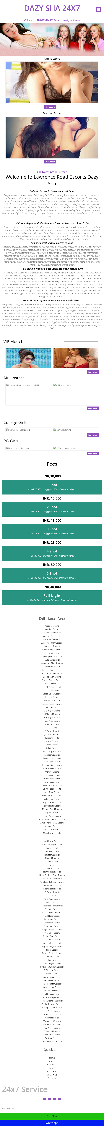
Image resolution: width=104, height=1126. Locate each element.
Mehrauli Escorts (52, 826)
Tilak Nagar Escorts (52, 1011)
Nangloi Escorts (52, 858)
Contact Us (52, 1074)
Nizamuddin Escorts (52, 888)
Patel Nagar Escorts (52, 916)
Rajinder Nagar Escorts (52, 946)
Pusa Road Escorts (52, 939)
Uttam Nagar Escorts (52, 1014)
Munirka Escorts (52, 851)
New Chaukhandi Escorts (52, 878)
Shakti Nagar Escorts (52, 994)
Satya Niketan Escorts (52, 987)
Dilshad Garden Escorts (52, 680)
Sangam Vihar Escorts (52, 977)
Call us (38, 20)
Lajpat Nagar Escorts (52, 782)
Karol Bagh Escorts (52, 761)
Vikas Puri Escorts (52, 1031)
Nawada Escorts (52, 868)
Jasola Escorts (52, 741)
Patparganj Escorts (52, 919)
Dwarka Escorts (52, 683)
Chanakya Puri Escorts (52, 649)
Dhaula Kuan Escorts (52, 676)
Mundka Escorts (52, 848)
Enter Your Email (9, 1108)
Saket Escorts (52, 973)
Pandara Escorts (52, 909)
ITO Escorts (52, 727)
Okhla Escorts (52, 895)
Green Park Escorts (52, 707)
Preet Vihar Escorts (52, 933)
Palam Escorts (52, 902)
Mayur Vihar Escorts (52, 816)
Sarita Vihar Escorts (52, 980)
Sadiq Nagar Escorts (52, 963)
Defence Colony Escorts (52, 670)
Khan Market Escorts (52, 768)
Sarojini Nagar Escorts (52, 983)
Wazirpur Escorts (52, 1038)
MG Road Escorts (52, 829)
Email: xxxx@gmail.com (67, 20)
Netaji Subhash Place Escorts (52, 875)
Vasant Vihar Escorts (52, 1024)
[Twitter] (49, 1099)
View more (50, 107)
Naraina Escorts (52, 861)
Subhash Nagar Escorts (52, 1004)
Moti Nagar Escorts (52, 841)
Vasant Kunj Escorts (52, 1021)
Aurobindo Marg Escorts (52, 643)
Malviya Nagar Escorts (52, 805)
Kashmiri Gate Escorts (52, 765)
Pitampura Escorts (52, 926)
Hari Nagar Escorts (52, 717)
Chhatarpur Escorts (52, 653)
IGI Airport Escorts (52, 731)
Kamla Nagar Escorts (52, 751)
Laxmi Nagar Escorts (52, 789)
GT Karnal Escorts (52, 714)
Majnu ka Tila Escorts (52, 802)
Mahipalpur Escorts (52, 799)
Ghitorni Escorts (52, 697)
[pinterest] (59, 1099)
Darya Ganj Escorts (52, 666)
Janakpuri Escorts (52, 734)
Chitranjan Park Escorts (52, 656)
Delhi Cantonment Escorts (52, 673)
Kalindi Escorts (52, 744)
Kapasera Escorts (52, 755)
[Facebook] (44, 1099)
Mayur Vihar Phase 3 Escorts (52, 822)
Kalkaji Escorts (52, 748)
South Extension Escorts (52, 1000)
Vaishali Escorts (52, 1017)
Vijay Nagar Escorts (52, 1028)
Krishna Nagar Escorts (52, 778)
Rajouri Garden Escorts (52, 953)
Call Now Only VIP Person (52, 172)
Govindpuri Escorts (52, 700)
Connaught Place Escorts (52, 663)
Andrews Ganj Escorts (52, 636)
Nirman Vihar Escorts (52, 885)
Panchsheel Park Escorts (52, 905)
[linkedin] (54, 1099)
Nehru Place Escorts (52, 871)
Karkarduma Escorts (52, 758)
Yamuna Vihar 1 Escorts (52, 1041)
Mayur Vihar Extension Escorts (52, 819)
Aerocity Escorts (52, 626)
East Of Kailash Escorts (52, 687)
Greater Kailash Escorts (52, 704)
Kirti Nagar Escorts (52, 775)
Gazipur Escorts (52, 690)
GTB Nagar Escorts (52, 710)
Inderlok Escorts (52, 724)
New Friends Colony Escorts (52, 882)
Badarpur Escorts (52, 646)
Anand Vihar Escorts (52, 632)
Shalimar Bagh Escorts (52, 997)
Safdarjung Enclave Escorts (52, 967)
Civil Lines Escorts (52, 660)
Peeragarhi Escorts (52, 922)
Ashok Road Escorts (52, 639)
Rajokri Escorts (52, 950)
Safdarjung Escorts (52, 970)
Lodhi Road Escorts (52, 792)
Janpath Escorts (52, 738)
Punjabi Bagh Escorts (52, 936)
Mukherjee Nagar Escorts (52, 844)
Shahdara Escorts (52, 990)
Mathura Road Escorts (52, 809)
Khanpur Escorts (52, 772)
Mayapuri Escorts (52, 812)
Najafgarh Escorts (52, 854)
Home (52, 1057)
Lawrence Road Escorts (52, 785)
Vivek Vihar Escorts (52, 1034)
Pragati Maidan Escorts (52, 929)
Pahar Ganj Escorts (52, 899)
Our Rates (52, 1071)
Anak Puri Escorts (52, 629)
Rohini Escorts (52, 960)
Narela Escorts (52, 865)
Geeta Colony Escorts (52, 693)
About (52, 1061)
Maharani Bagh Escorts (52, 795)
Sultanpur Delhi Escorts (52, 1007)
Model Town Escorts (52, 833)
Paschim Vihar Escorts (52, 912)
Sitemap (52, 1078)
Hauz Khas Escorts (52, 721)
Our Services (52, 1064)
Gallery (52, 1068)
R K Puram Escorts (52, 956)
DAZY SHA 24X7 (52, 8)
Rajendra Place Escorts (52, 943)
